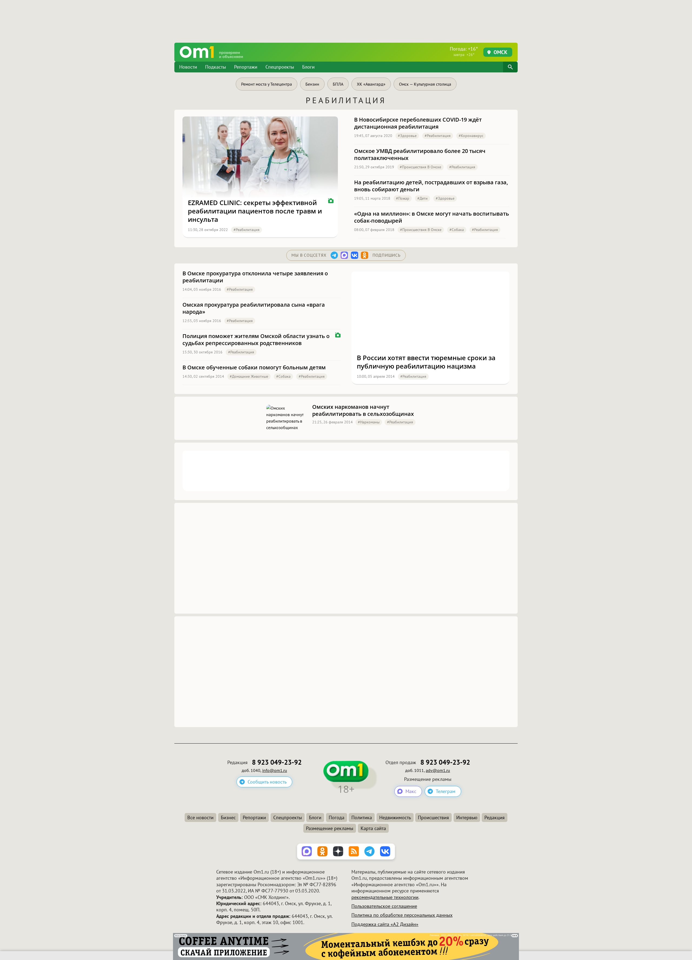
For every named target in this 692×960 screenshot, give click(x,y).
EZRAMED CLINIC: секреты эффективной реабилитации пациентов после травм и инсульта (255, 211)
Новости (188, 67)
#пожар (402, 198)
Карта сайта (373, 828)
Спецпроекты (279, 67)
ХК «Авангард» (371, 84)
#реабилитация (247, 229)
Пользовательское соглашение (384, 906)
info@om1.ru (274, 770)
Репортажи (245, 67)
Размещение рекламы (329, 828)
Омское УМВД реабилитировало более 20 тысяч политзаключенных (419, 155)
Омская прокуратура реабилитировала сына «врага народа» (253, 308)
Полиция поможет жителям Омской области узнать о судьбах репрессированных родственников (256, 340)
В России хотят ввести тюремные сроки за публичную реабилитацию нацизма (426, 361)
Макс (410, 791)
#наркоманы (369, 422)
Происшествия (433, 817)
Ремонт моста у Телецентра (266, 84)
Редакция (494, 817)
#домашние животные (249, 376)
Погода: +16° (464, 51)
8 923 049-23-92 (277, 762)
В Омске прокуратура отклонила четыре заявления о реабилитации (255, 277)
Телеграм (445, 791)
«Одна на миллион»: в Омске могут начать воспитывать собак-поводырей (431, 217)
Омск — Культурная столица (425, 84)
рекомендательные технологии (384, 897)
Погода (336, 817)
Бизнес (228, 817)
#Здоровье (407, 135)
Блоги (308, 67)
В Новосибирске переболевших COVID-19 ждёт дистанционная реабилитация (418, 123)
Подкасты (215, 67)
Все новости (200, 817)
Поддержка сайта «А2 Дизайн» (384, 924)
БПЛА (338, 84)
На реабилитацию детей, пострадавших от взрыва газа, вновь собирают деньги (431, 186)
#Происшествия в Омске (420, 167)
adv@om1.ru (438, 770)
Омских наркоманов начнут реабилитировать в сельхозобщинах (363, 410)
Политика (361, 817)
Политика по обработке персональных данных (402, 915)
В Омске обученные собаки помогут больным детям (254, 367)
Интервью (466, 817)
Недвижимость (395, 817)
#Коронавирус (471, 135)
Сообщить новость (267, 782)
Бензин (312, 84)
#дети (422, 198)
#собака (457, 229)
